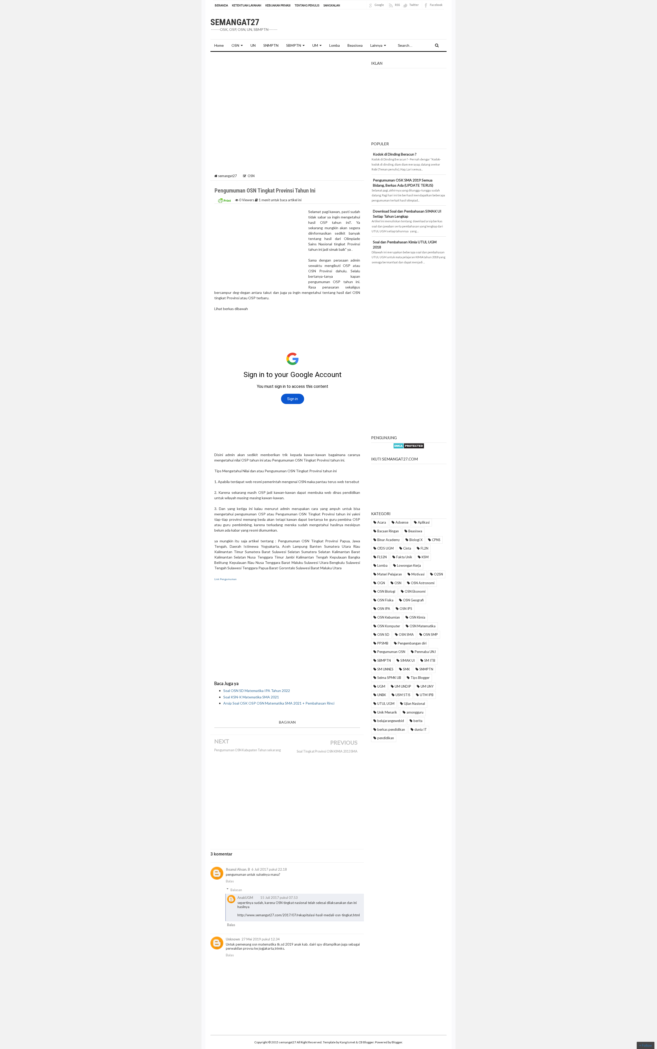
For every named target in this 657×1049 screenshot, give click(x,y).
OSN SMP (430, 634)
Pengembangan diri (412, 643)
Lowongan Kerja (409, 565)
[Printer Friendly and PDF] (224, 200)
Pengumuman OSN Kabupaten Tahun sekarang (247, 750)
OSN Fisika (385, 600)
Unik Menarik (387, 712)
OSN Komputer (388, 626)
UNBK (381, 695)
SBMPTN (293, 45)
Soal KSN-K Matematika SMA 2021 (251, 697)
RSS (397, 4)
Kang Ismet (347, 1042)
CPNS (436, 540)
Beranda (221, 5)
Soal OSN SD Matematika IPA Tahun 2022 (256, 690)
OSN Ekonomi (415, 591)
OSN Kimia (417, 617)
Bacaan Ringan (388, 531)
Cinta (407, 548)
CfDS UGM (385, 548)
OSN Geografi (413, 600)
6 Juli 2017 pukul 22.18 (269, 869)
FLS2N (382, 557)
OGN (381, 583)
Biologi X (415, 540)
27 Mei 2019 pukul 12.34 (260, 939)
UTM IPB (426, 695)
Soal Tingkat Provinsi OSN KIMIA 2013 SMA (327, 751)
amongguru (415, 712)
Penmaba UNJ (425, 652)
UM (315, 45)
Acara (381, 522)
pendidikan (385, 738)
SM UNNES (385, 669)
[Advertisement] (287, 94)
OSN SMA (406, 634)
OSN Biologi (386, 591)
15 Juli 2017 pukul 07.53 (279, 898)
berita (417, 721)
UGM (381, 686)
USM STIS (402, 695)
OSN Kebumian (388, 617)
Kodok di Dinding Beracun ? (395, 154)
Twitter (414, 4)
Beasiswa (415, 531)
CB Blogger (366, 1042)
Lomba (382, 565)
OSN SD (383, 634)
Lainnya (376, 45)
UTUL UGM (385, 703)
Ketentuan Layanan (246, 5)
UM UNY (427, 686)
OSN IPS (406, 609)
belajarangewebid (390, 721)
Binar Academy (388, 540)
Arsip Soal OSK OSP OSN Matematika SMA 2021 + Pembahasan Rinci (278, 703)
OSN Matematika (423, 626)
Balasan (236, 890)
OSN (235, 45)
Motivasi (417, 574)
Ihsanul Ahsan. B (238, 869)
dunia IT (420, 729)
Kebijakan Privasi (278, 5)
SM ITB (429, 660)
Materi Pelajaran (389, 574)
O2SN (438, 574)
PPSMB (382, 643)
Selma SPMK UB (389, 678)
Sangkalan (331, 5)
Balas (230, 881)
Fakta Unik (404, 557)
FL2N (424, 548)
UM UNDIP (403, 686)
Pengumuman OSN (391, 652)
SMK (406, 669)
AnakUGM (245, 898)
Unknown (233, 939)
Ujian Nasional (414, 703)
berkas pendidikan (391, 729)
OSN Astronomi (422, 583)
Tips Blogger (420, 678)
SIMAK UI (407, 660)
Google (379, 4)
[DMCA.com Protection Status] (408, 445)
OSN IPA (383, 609)
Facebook (436, 4)
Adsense (401, 522)
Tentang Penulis (307, 5)
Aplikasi (424, 522)
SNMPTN (426, 669)
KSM (425, 557)
